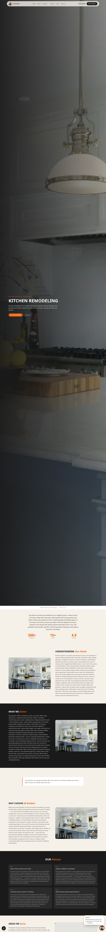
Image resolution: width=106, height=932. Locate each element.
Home (33, 3)
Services (44, 3)
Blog (57, 3)
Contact (63, 3)
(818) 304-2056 (82, 3)
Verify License (62, 607)
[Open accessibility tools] (4, 928)
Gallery (52, 3)
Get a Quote (92, 3)
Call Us (28, 315)
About (39, 3)
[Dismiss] (103, 916)
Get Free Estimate (15, 315)
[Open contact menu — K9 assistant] (102, 928)
